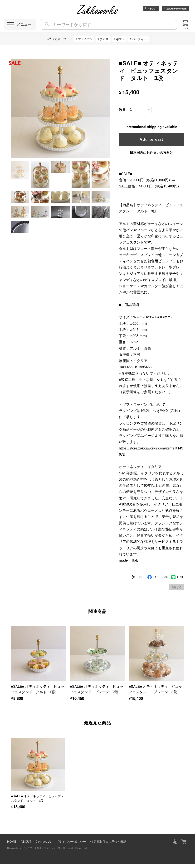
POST (141, 577)
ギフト (120, 39)
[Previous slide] (11, 767)
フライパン (85, 39)
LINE (180, 577)
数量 (122, 109)
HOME (11, 841)
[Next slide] (184, 767)
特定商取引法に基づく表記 (108, 841)
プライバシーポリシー (71, 841)
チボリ (104, 39)
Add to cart (151, 139)
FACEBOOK (161, 577)
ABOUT (152, 8)
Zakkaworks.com (176, 8)
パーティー (139, 39)
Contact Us (43, 841)
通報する (176, 587)
